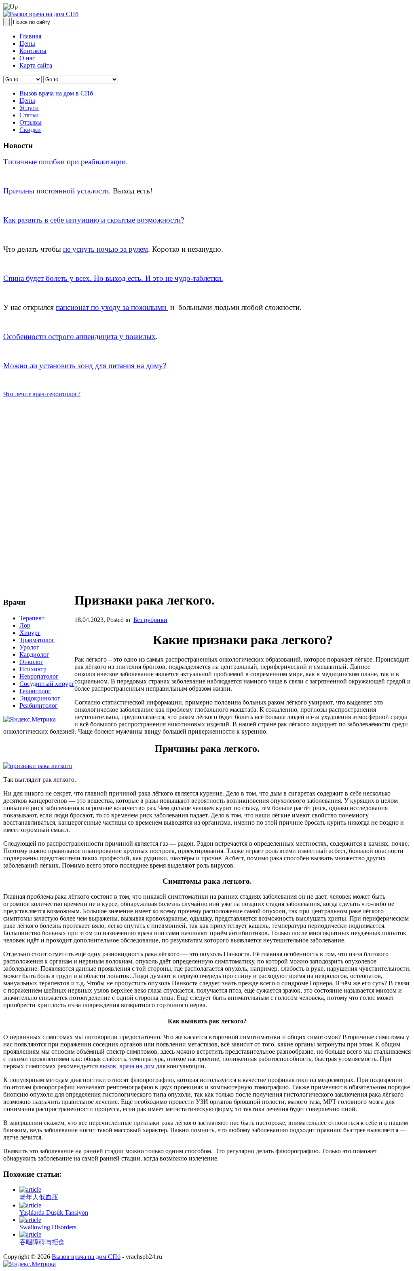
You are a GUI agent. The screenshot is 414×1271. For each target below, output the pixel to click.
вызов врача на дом (126, 1066)
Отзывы (30, 122)
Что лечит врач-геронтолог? (41, 393)
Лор (24, 625)
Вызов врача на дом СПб (86, 1256)
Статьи (29, 115)
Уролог (29, 647)
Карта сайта (35, 65)
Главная (30, 36)
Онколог (31, 661)
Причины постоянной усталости (56, 191)
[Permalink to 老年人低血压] (30, 1189)
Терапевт (31, 618)
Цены (27, 43)
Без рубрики (150, 619)
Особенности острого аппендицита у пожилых (79, 336)
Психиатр (32, 669)
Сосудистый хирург (46, 683)
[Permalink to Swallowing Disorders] (30, 1219)
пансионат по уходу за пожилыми (112, 307)
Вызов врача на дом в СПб (56, 93)
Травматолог (37, 640)
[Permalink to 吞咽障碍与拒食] (30, 1234)
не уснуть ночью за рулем (105, 249)
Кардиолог (34, 654)
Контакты (32, 50)
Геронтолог (35, 690)
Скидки (30, 129)
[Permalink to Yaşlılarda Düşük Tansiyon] (30, 1205)
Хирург (29, 632)
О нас (27, 58)
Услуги (29, 107)
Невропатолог (39, 676)
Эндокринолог (39, 698)
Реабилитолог (38, 705)
